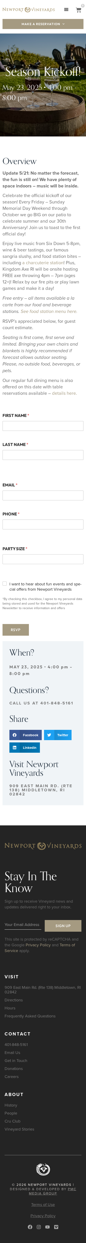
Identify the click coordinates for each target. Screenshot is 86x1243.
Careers (12, 1076)
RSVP (16, 629)
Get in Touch (16, 1060)
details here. (64, 393)
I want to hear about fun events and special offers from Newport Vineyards (45, 586)
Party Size (15, 549)
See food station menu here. (49, 311)
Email (10, 485)
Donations (14, 1068)
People (11, 1113)
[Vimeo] (56, 1227)
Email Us (12, 1052)
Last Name (15, 444)
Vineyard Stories (19, 1129)
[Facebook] (30, 1227)
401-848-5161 (16, 1044)
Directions (14, 1000)
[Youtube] (47, 1227)
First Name (16, 415)
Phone (11, 514)
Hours (10, 1008)
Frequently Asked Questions (30, 1016)
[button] (66, 9)
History (11, 1105)
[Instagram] (38, 1227)
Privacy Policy (38, 945)
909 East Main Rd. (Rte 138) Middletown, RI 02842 (41, 790)
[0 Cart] (78, 10)
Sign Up (63, 925)
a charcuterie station (43, 262)
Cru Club (12, 1121)
